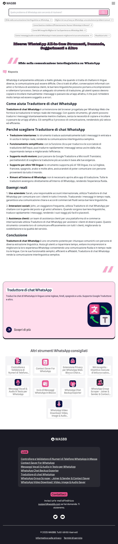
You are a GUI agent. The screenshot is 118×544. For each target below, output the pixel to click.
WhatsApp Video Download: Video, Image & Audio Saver (53, 482)
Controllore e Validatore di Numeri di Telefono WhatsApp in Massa (59, 458)
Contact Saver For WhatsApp (38, 462)
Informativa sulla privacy (48, 538)
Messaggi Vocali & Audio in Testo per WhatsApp (48, 466)
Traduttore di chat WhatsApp (38, 474)
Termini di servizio (73, 538)
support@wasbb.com (49, 504)
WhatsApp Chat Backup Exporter (40, 470)
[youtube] (62, 518)
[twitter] (55, 518)
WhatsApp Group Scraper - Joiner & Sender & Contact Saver (55, 478)
